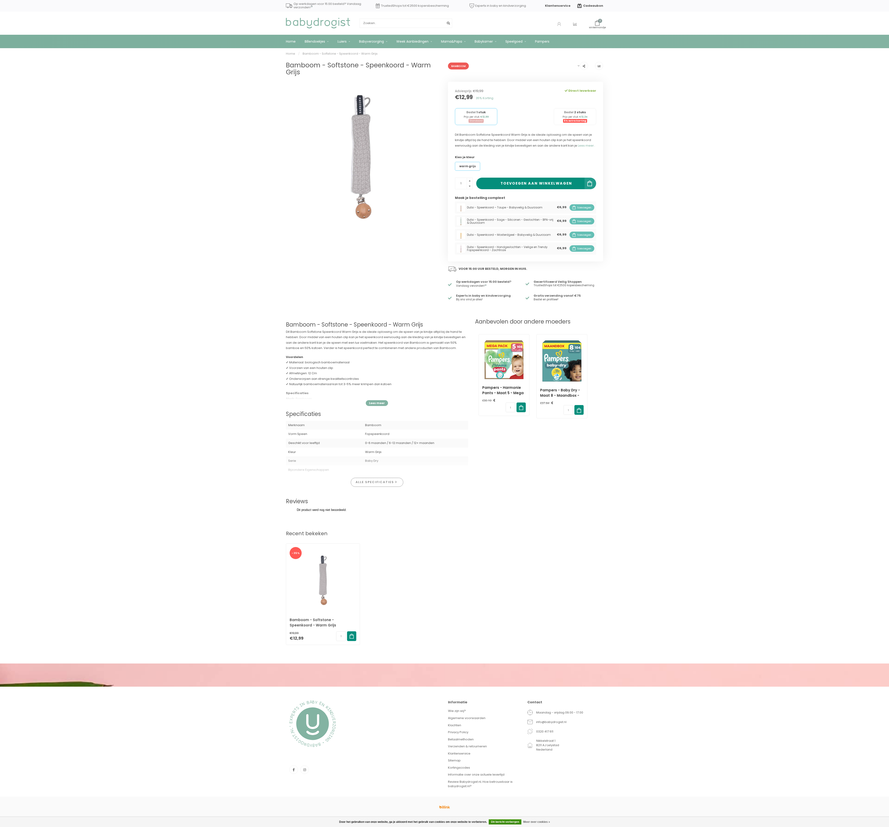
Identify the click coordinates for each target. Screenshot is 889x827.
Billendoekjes (315, 41)
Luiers (342, 41)
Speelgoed (514, 41)
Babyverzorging (371, 41)
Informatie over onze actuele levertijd (476, 774)
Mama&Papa (451, 41)
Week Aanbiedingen (412, 41)
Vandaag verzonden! (471, 286)
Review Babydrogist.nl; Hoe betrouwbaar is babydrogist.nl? (480, 784)
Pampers (542, 41)
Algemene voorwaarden (466, 718)
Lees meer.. (586, 145)
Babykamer (484, 41)
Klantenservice (557, 5)
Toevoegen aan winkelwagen (536, 183)
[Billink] (444, 807)
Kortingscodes (459, 767)
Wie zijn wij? (457, 711)
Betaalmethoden (461, 739)
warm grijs (467, 166)
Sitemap (454, 760)
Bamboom (458, 66)
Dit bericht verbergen (505, 822)
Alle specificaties (375, 482)
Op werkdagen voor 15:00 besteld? (483, 282)
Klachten (454, 725)
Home (291, 41)
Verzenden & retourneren (467, 746)
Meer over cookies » (536, 822)
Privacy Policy (458, 732)
